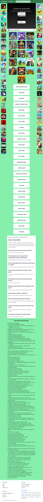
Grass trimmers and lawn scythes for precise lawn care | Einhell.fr (21, 382)
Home (3, 484)
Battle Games (16, 237)
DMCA (3, 486)
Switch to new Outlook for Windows (15, 335)
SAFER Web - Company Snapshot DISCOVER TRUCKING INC (19, 339)
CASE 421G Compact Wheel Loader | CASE (16, 444)
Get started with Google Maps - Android (16, 324)
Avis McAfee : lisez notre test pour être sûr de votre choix (19, 459)
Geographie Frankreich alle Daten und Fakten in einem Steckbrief (21, 406)
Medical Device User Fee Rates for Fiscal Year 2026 (18, 390)
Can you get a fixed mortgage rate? (15, 334)
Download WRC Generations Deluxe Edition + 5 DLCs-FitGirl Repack (21, 408)
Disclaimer (4, 496)
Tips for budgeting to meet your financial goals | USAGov (19, 423)
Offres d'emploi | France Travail (14, 461)
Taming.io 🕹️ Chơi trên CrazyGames (15, 389)
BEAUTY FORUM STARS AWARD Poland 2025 (16, 337)
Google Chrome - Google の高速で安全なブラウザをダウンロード (20, 470)
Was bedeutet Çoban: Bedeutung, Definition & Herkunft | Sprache (21, 414)
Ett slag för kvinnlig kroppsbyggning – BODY (17, 404)
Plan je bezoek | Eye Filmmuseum (15, 368)
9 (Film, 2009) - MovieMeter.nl (14, 323)
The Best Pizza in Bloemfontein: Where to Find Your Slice (19, 397)
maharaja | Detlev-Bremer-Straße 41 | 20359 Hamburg (19, 346)
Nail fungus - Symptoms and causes (15, 373)
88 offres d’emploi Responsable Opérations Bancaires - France (20, 351)
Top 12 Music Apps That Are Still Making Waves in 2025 (19, 391)
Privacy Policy (5, 487)
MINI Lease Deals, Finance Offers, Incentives (17, 401)
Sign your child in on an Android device (16, 361)
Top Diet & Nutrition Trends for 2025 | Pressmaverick (18, 409)
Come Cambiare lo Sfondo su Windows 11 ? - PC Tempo (19, 338)
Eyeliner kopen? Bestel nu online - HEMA (16, 435)
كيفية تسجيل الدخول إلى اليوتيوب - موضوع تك (16, 466)
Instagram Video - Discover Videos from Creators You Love (19, 413)
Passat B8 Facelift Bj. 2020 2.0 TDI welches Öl (17, 476)
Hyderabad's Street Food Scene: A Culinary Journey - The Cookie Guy (21, 448)
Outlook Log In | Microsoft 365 (14, 415)
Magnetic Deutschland (12, 375)
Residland (4, 1)
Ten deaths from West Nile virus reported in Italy (17, 464)
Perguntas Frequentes (12, 477)
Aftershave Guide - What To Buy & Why (15, 434)
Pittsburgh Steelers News (13, 449)
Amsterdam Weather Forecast (14, 357)
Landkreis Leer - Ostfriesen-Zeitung (15, 328)
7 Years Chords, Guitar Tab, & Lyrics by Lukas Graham (18, 371)
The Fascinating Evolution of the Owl (15, 468)
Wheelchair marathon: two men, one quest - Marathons (19, 402)
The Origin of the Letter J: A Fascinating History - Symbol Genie (20, 418)
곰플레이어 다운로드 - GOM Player (14, 428)
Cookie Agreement (25, 486)
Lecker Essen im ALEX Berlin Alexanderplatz (16, 462)
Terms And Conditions (26, 484)
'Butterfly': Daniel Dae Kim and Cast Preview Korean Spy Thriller (20, 329)
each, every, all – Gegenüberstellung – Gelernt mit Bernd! (19, 381)
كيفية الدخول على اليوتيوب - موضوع (14, 433)
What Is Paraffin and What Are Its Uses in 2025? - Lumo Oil (19, 467)
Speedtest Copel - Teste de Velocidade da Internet (18, 330)
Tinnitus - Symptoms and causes (14, 416)
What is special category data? (14, 358)
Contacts (23, 487)
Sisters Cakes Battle (23, 237)
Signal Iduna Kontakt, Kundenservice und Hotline (18, 437)
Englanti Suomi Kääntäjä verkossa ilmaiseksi (17, 439)
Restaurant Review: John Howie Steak (15, 370)
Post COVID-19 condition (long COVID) (15, 440)
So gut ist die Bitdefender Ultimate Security (16, 353)
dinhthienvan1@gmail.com (7, 493)
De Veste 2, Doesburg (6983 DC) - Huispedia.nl (17, 471)
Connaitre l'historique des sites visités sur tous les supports (20, 475)
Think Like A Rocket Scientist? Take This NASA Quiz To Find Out (20, 385)
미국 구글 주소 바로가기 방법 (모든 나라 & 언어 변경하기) (19, 463)
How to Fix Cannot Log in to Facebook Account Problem (19, 473)
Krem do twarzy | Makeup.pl (14, 359)
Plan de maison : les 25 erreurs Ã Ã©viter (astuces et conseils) (20, 472)
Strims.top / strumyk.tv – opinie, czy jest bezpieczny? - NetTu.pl (20, 424)
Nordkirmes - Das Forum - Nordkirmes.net (16, 365)
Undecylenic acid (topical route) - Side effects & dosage (19, 458)
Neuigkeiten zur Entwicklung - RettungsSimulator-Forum (19, 405)
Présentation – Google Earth (13, 432)
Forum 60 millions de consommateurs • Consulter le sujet (19, 457)
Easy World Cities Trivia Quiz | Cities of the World (18, 352)
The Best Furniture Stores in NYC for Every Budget (18, 372)
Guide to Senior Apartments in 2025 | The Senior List (18, 383)
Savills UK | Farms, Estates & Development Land (17, 386)
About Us (4, 495)
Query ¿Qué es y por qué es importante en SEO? (17, 421)
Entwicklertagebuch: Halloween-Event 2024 (16, 387)
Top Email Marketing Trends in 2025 (15, 347)
